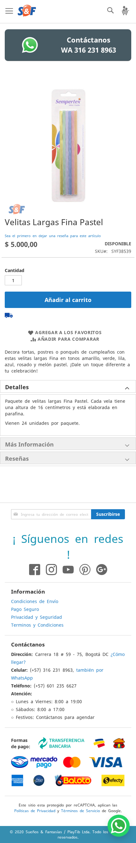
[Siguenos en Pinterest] (87, 569)
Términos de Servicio (80, 810)
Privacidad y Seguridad (36, 617)
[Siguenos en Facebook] (34, 569)
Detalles (17, 387)
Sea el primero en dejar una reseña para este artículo (53, 235)
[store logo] (26, 10)
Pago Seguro (25, 609)
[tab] (68, 386)
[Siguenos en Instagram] (48, 569)
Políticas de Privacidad (34, 810)
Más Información (29, 444)
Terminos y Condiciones (37, 625)
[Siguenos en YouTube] (68, 569)
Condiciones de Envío (34, 601)
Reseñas (17, 458)
